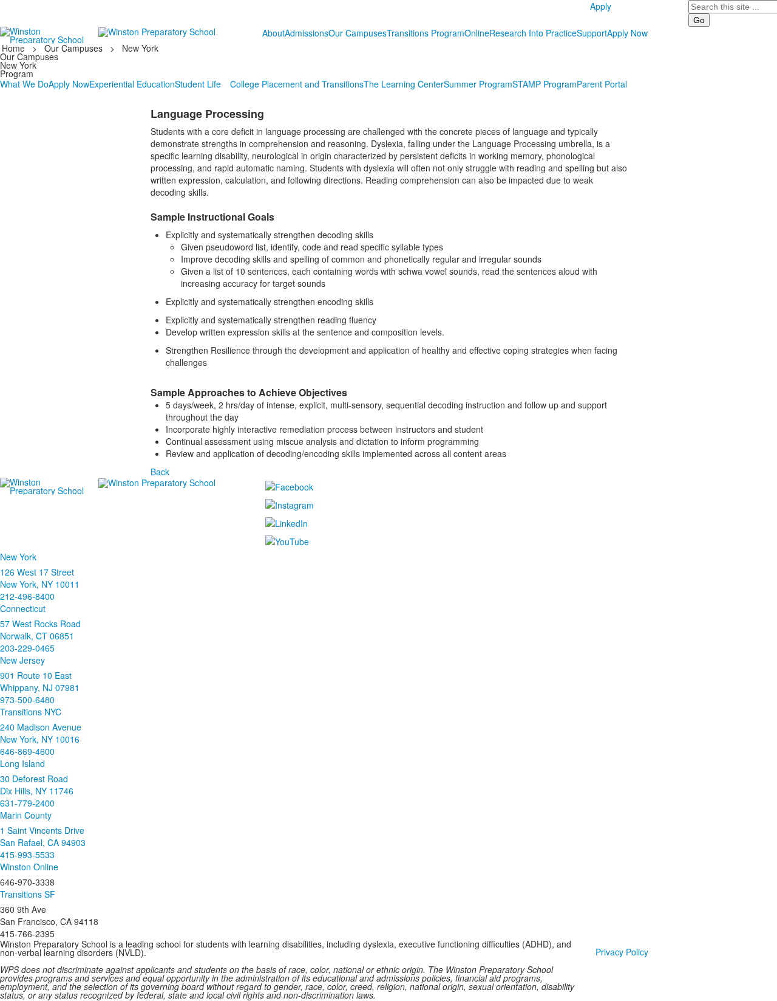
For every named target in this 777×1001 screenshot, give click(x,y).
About (273, 33)
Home (14, 48)
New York (140, 48)
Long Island (22, 763)
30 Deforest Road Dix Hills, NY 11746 (36, 784)
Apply (600, 6)
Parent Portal (602, 84)
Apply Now (627, 33)
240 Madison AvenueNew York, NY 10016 (40, 733)
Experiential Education (132, 84)
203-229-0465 (27, 648)
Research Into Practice (533, 33)
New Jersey (22, 660)
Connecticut (23, 608)
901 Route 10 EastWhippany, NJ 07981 (40, 681)
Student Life (198, 84)
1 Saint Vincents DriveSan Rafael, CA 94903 (43, 836)
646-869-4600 (27, 751)
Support (592, 33)
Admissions (306, 33)
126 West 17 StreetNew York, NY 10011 (40, 578)
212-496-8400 (27, 596)
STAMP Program (544, 84)
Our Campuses (357, 33)
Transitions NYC (30, 712)
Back (160, 472)
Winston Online (29, 867)
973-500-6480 (27, 699)
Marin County (26, 815)
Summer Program (478, 84)
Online (476, 33)
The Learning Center (404, 84)
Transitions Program (425, 33)
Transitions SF (27, 894)
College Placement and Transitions (297, 84)
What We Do (24, 84)
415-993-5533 (27, 854)
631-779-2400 (27, 803)
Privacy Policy (621, 952)
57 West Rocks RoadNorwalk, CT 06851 (40, 629)
